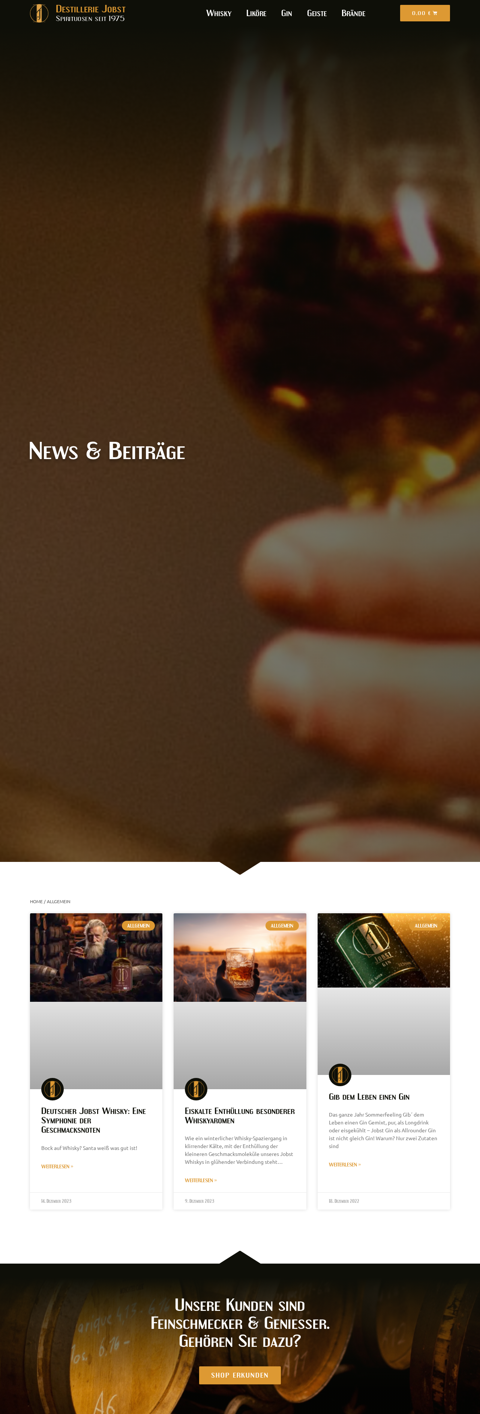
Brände (353, 13)
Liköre (256, 13)
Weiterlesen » (57, 1166)
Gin (286, 13)
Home (36, 901)
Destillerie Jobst (91, 8)
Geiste (317, 13)
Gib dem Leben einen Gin (369, 1096)
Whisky (218, 13)
